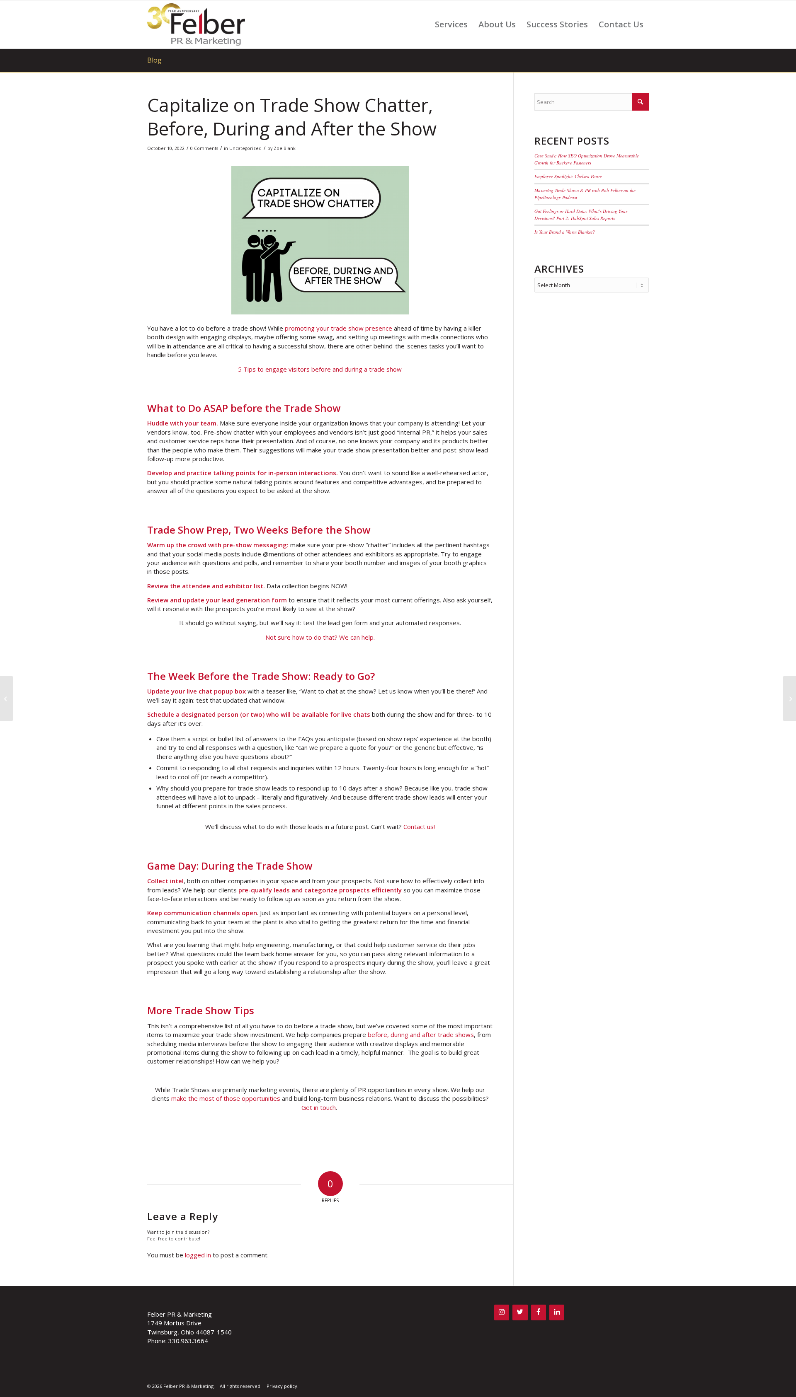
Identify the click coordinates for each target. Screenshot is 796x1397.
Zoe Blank (285, 148)
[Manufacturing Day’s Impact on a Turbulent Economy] (6, 698)
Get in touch (318, 1107)
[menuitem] (451, 24)
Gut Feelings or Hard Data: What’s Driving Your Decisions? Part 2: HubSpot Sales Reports (580, 214)
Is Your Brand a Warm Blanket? (564, 232)
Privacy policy (282, 1386)
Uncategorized (245, 148)
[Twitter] (519, 1312)
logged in (198, 1255)
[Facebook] (538, 1312)
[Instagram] (501, 1312)
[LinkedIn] (556, 1312)
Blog (154, 60)
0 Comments (204, 148)
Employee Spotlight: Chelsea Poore (568, 176)
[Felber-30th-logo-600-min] (196, 24)
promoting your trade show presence (338, 328)
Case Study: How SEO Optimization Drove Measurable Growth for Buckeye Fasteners (586, 159)
